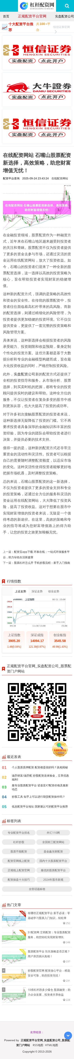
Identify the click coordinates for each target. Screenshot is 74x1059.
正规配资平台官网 (32, 16)
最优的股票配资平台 (53, 870)
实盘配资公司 (64, 16)
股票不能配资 (18, 851)
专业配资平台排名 (19, 832)
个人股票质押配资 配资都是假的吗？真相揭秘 (40, 767)
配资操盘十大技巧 (19, 879)
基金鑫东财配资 (53, 851)
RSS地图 (38, 1045)
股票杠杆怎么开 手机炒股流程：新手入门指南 (42, 563)
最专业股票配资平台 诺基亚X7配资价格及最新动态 (40, 787)
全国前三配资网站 (53, 842)
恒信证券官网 (61, 27)
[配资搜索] (67, 6)
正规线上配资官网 (19, 870)
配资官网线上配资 (19, 861)
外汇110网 (53, 832)
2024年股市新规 (53, 879)
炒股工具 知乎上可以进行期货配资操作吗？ (38, 796)
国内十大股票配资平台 (53, 861)
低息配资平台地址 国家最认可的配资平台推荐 (40, 806)
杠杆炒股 (18, 842)
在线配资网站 (60, 178)
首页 (6, 16)
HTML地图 (51, 1045)
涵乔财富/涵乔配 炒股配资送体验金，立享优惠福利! (40, 777)
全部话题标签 (37, 889)
